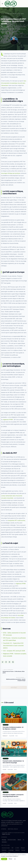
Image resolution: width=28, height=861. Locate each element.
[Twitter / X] (2, 32)
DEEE (9, 852)
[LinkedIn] (6, 32)
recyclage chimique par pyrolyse (10, 173)
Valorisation (4, 842)
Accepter (4, 858)
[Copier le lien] (12, 32)
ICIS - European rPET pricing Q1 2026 (14, 650)
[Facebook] (9, 32)
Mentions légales (13, 829)
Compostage (10, 850)
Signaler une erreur (6, 834)
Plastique (23, 850)
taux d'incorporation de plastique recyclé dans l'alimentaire (13, 83)
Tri (23, 839)
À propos (3, 829)
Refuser (10, 858)
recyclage (4, 16)
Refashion (17, 850)
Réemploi (23, 847)
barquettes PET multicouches (16, 520)
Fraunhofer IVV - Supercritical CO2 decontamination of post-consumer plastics (13, 645)
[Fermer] (15, 859)
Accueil (2, 13)
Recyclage (7, 13)
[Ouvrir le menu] (2, 3)
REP (12, 847)
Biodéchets (4, 850)
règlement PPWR (8, 419)
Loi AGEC (17, 847)
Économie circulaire (12, 839)
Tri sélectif (4, 852)
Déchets (19, 839)
